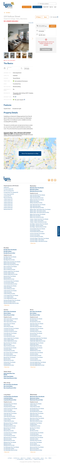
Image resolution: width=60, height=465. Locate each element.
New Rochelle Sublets (34, 410)
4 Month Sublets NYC (8, 204)
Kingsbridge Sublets (34, 344)
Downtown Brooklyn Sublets (9, 301)
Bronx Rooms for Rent (35, 315)
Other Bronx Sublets (34, 325)
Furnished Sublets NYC (8, 189)
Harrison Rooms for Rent (35, 445)
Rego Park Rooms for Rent (9, 345)
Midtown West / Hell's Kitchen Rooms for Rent (39, 212)
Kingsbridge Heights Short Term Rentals (38, 338)
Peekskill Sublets (33, 424)
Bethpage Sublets (7, 443)
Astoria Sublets (7, 325)
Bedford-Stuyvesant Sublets (10, 263)
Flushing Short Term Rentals (9, 362)
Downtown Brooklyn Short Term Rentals (12, 300)
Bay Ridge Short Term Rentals (10, 256)
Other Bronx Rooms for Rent (36, 326)
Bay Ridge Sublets (7, 258)
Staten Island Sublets (8, 376)
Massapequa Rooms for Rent (10, 426)
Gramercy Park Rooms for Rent (36, 236)
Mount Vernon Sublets (34, 419)
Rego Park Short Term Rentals (10, 342)
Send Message (46, 49)
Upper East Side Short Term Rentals (37, 195)
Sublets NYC (6, 187)
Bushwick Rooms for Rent (9, 279)
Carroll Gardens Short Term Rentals (11, 281)
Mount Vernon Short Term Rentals (37, 418)
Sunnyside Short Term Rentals (10, 347)
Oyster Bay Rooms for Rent (9, 416)
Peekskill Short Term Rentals (36, 423)
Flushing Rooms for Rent (9, 365)
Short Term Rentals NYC (9, 190)
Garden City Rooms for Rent (9, 411)
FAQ (46, 458)
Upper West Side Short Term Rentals (37, 204)
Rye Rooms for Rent (34, 430)
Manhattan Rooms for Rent (36, 191)
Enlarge (30, 22)
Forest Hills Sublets (8, 334)
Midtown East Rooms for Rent (36, 202)
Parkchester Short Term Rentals (36, 328)
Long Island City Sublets (9, 330)
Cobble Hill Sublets (8, 292)
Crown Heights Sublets (8, 297)
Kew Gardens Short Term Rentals (11, 352)
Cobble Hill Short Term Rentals (10, 290)
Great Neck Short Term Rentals (10, 432)
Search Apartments (27, 6)
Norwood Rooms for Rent (35, 336)
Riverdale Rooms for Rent (35, 321)
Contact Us (16, 458)
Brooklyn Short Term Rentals (10, 249)
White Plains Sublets (34, 414)
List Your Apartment (37, 6)
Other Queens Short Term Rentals (11, 318)
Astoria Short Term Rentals (9, 323)
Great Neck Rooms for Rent (9, 435)
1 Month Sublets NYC (8, 199)
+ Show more (32, 243)
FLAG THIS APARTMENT (10, 60)
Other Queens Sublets (8, 320)
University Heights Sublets (35, 363)
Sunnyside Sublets (7, 349)
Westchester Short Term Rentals (37, 396)
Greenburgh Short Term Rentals (36, 432)
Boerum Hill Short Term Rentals (10, 266)
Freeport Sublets (7, 419)
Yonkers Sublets (33, 405)
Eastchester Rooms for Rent (35, 440)
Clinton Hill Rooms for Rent (9, 288)
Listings (10, 458)
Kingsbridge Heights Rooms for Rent (37, 341)
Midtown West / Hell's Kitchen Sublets (38, 211)
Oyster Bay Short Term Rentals (10, 413)
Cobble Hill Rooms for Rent (9, 293)
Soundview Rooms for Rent (35, 355)
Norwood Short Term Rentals (36, 333)
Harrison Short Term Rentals (36, 442)
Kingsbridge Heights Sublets (36, 339)
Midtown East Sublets (34, 201)
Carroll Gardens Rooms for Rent (10, 284)
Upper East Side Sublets (35, 196)
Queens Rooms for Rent (9, 315)
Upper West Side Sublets (35, 206)
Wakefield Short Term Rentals (36, 347)
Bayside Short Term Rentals (9, 357)
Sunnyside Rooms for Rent (9, 350)
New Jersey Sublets (8, 386)
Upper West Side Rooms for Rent (37, 207)
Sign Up (51, 6)
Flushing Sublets (7, 363)
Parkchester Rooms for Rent (36, 331)
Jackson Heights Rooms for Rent (10, 341)
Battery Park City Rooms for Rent (37, 217)
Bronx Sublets (33, 313)
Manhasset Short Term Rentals (10, 437)
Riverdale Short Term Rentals (36, 318)
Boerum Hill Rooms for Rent (9, 269)
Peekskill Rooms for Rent (35, 426)
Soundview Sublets (34, 354)
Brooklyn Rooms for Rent (9, 253)
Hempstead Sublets (8, 405)
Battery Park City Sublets (35, 215)
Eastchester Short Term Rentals (36, 437)
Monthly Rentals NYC (8, 209)
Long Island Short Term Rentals (11, 396)
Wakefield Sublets (34, 349)
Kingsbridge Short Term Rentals (36, 342)
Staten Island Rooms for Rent (10, 378)
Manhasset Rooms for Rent (9, 440)
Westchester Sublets (34, 398)
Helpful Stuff (45, 6)
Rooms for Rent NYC (8, 197)
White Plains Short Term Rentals (36, 413)
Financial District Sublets (35, 230)
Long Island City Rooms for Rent (10, 331)
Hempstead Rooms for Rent (9, 406)
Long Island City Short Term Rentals (11, 328)
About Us (23, 458)
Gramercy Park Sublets (35, 235)
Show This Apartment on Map (30, 153)
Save (45, 17)
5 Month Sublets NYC (8, 205)
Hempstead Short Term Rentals (10, 403)
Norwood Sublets (33, 334)
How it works (35, 458)
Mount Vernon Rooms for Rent (36, 421)
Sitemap (29, 458)
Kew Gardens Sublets (8, 354)
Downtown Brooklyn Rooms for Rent (11, 303)
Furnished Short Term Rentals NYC (11, 192)
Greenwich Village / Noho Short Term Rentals (39, 238)
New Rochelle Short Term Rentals (37, 408)
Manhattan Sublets (34, 189)
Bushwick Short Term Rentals (10, 276)
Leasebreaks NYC (7, 195)
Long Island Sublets (8, 398)
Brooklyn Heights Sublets (9, 272)
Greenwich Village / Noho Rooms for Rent (38, 241)
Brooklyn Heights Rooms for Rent (10, 274)
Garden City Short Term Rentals (10, 408)
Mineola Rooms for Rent (9, 430)
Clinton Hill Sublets (8, 287)
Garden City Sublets (8, 410)
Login (55, 6)
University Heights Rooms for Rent (37, 365)
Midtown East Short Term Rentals (37, 199)
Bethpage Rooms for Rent (9, 445)
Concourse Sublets (34, 358)
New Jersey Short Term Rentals (11, 384)
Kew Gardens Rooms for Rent (10, 355)
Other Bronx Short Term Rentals (36, 323)
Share (39, 17)
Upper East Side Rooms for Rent (36, 198)
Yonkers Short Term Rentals (35, 403)
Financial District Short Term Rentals (37, 228)
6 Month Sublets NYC (8, 207)
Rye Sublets (32, 429)
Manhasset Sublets (8, 439)
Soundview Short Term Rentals (36, 352)
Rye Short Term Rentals (35, 427)
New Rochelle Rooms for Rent (36, 411)
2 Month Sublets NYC (8, 200)
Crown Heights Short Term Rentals (11, 295)
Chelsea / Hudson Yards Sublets (36, 220)
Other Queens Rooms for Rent (10, 321)
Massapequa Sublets (8, 424)
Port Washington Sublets (9, 448)
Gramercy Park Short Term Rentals (37, 233)
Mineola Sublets (7, 429)
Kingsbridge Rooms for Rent (36, 345)
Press (50, 458)
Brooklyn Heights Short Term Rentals (11, 271)
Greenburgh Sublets (34, 434)
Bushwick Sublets (7, 277)
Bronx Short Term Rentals (35, 311)
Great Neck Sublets (8, 434)
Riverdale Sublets (33, 320)
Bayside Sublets (7, 358)
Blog (42, 458)
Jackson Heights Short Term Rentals (11, 338)
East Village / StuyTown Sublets (36, 225)
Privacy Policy (28, 459)
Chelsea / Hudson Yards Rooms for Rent (38, 222)
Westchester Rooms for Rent (36, 399)
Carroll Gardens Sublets (9, 282)
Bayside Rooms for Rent (9, 360)
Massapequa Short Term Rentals (10, 423)
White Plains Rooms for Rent (36, 416)
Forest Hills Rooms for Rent (9, 336)
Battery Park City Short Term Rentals (37, 214)
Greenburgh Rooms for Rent (36, 435)
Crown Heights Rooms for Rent (10, 298)
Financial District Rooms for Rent (36, 231)
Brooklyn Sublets (7, 251)
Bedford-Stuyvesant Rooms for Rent (11, 264)
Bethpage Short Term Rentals (10, 442)
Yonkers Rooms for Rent (35, 406)
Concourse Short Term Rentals (36, 357)
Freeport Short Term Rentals (10, 418)
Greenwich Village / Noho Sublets (37, 239)
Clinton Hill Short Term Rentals (10, 285)
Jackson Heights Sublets (9, 339)
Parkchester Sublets (34, 330)
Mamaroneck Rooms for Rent (36, 450)
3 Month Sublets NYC (8, 202)
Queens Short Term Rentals (10, 311)
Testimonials (20, 459)
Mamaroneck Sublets (34, 448)
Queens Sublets (7, 313)
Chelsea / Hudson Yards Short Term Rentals (39, 219)
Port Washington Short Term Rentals (11, 447)
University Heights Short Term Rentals (38, 362)
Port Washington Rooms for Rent (10, 450)
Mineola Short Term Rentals (9, 427)
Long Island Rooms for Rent (10, 399)
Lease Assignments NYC (9, 194)
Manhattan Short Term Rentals (37, 187)
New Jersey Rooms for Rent (10, 387)
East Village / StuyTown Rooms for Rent (38, 226)
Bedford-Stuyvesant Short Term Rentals (12, 261)
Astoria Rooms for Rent (8, 326)
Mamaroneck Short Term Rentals (37, 447)
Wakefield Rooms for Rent (35, 350)
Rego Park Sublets (7, 344)
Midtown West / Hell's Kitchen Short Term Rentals (40, 209)
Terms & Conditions (39, 459)
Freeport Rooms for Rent (9, 421)
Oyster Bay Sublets (8, 414)
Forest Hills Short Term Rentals (10, 333)
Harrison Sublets (33, 443)
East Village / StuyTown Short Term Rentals (39, 223)
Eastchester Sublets (34, 439)
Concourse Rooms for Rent (35, 360)
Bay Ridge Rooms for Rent (9, 259)
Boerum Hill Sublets (8, 268)
